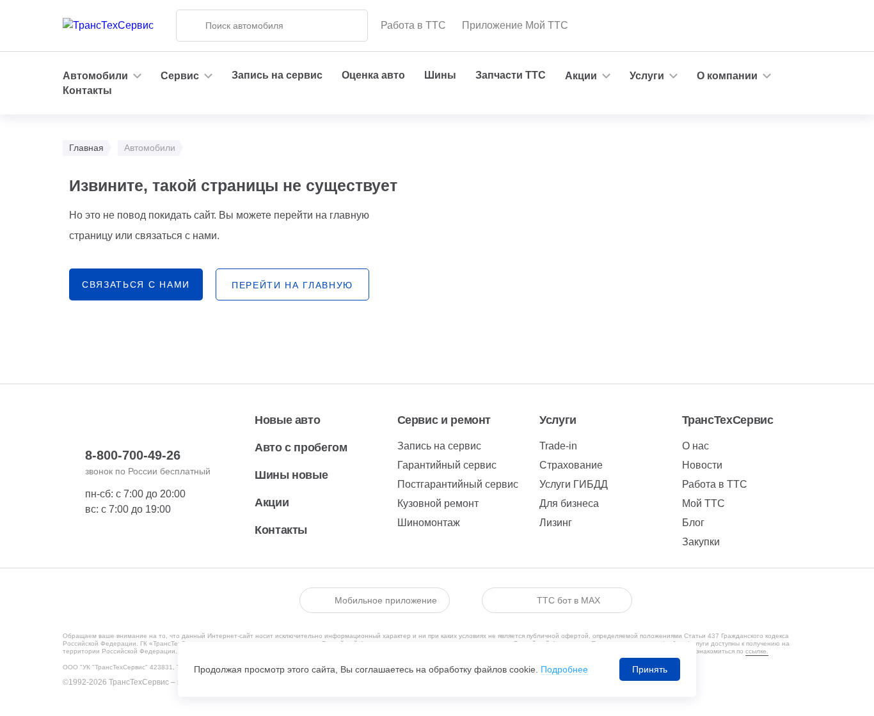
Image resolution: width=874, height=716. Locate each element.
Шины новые (291, 475)
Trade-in (558, 445)
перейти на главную (292, 285)
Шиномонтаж (428, 522)
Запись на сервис (277, 75)
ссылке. (756, 651)
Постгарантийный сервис (457, 484)
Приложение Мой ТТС (515, 25)
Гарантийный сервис (447, 465)
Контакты (87, 90)
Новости (702, 465)
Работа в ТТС (413, 25)
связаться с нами (136, 284)
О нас (695, 445)
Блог (693, 522)
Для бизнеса (569, 503)
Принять (649, 669)
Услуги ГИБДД (573, 484)
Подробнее (564, 669)
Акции (272, 502)
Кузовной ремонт (438, 503)
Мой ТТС (703, 503)
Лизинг (555, 522)
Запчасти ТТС (510, 75)
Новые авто (287, 420)
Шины (440, 75)
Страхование (571, 465)
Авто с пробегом (301, 447)
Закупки (701, 541)
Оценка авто (373, 75)
